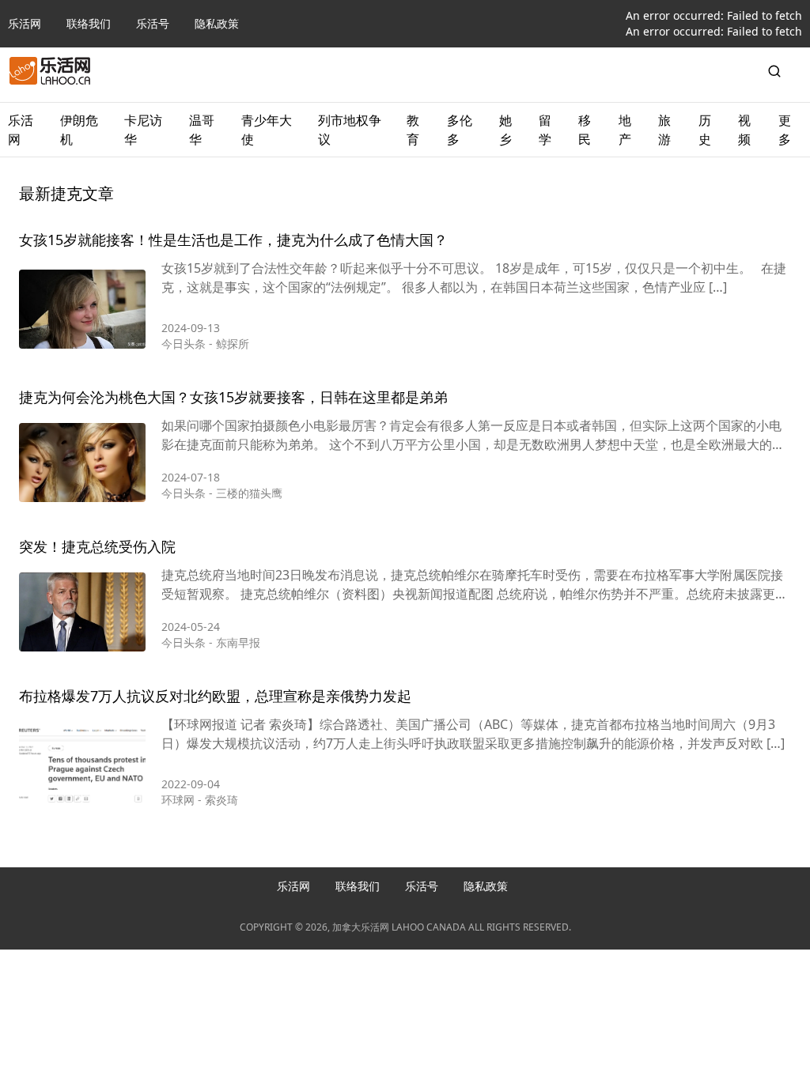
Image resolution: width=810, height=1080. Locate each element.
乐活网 (24, 23)
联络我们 (88, 23)
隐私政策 (217, 23)
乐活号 (152, 23)
